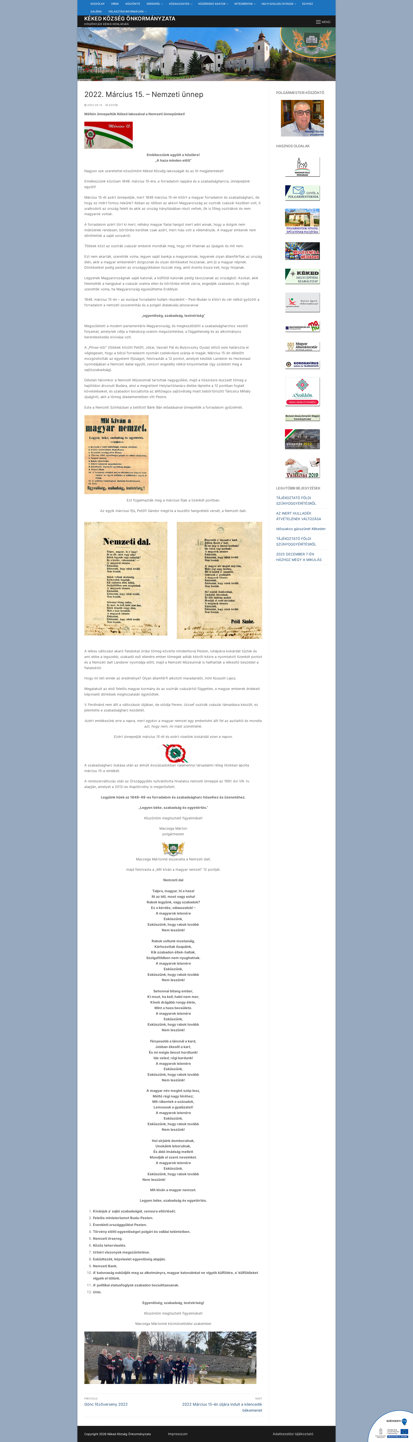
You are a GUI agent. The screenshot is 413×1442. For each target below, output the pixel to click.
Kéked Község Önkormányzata (129, 18)
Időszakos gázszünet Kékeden (300, 529)
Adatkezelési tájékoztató (293, 1434)
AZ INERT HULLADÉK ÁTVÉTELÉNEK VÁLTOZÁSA (298, 516)
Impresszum (178, 1434)
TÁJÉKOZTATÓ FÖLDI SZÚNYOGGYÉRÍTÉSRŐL (296, 501)
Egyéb (113, 105)
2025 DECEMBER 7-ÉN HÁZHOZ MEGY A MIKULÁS (299, 557)
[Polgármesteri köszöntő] (302, 118)
